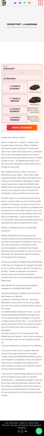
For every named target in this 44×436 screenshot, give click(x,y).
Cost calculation (11, 423)
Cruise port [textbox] (8, 68)
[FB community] (18, 431)
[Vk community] (22, 431)
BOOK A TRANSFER (22, 127)
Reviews (14, 425)
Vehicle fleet (33, 423)
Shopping (21, 428)
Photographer (35, 425)
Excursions (23, 425)
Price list (5, 425)
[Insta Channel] (25, 431)
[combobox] (22, 67)
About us (23, 423)
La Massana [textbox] (9, 78)
